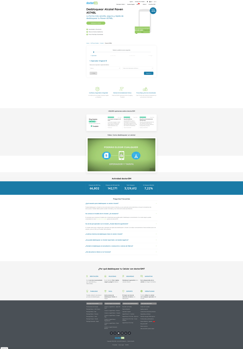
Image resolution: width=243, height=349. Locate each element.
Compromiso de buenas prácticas (148, 311)
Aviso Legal (121, 344)
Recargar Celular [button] (120, 4)
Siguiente (148, 73)
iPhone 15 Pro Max (127, 322)
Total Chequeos (131, 185)
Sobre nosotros (144, 326)
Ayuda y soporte (144, 309)
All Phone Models (95, 43)
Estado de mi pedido (145, 306)
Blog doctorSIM (143, 323)
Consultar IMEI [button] (151, 4)
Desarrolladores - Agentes (147, 321)
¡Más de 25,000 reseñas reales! (147, 328)
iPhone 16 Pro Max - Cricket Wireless (129, 319)
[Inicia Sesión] (147, 1)
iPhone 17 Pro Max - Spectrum (130, 316)
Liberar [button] (144, 4)
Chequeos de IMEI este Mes (112, 185)
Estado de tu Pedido (140, 1)
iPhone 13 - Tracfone (128, 314)
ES (151, 1)
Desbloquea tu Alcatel (96, 23)
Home (87, 43)
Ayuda (131, 1)
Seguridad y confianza (145, 314)
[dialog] (4, 348)
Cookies (127, 344)
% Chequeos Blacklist (148, 185)
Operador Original (126, 311)
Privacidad (114, 344)
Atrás (93, 73)
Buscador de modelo (101, 219)
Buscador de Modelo (127, 306)
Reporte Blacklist (126, 309)
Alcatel (102, 43)
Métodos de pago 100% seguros (147, 316)
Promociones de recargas (92, 306)
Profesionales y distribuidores (147, 318)
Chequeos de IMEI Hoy (94, 185)
